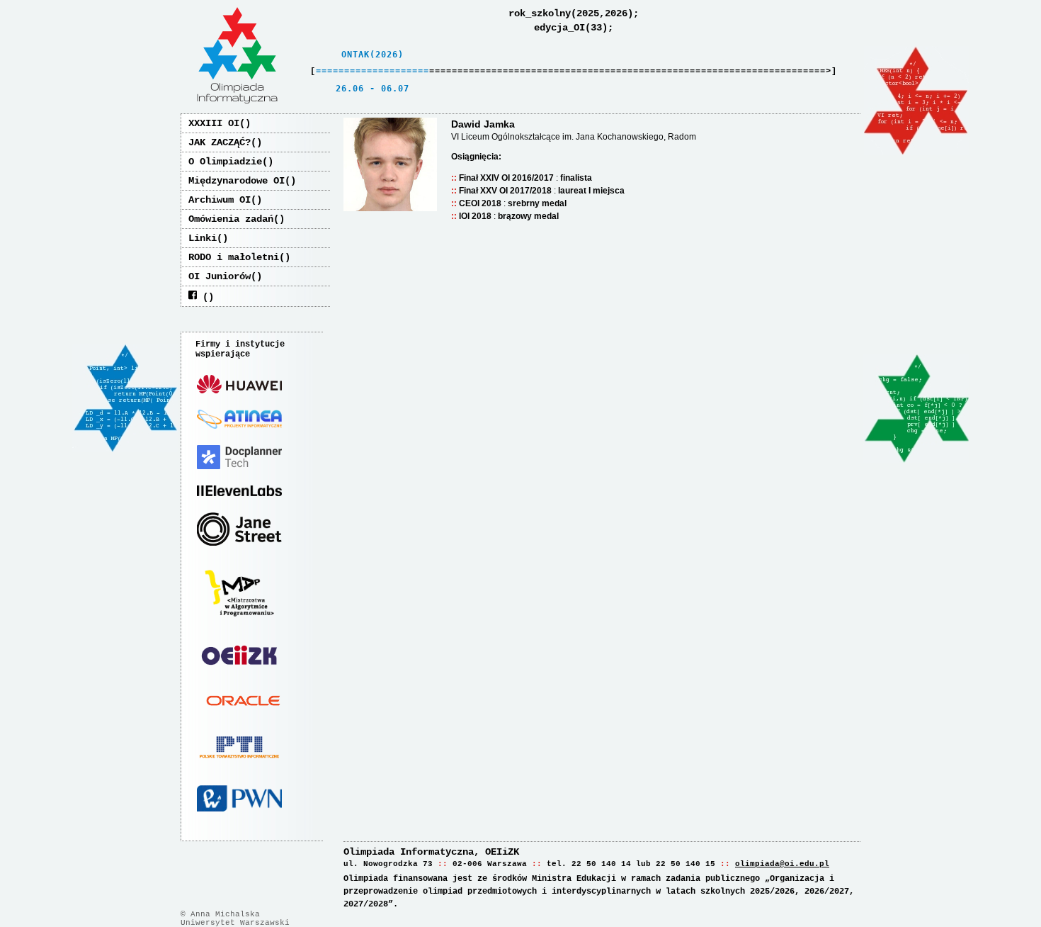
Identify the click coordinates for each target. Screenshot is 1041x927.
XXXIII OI (213, 123)
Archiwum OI (219, 200)
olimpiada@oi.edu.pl (782, 864)
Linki (202, 238)
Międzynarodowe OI (236, 180)
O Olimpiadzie (225, 161)
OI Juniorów (219, 276)
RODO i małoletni (233, 257)
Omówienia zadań (230, 219)
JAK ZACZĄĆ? (219, 142)
